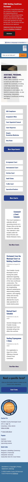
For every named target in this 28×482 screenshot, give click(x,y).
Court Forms (14, 390)
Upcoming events (6, 443)
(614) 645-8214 (7, 432)
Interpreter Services (7, 455)
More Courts (14, 198)
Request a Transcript (7, 452)
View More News (14, 366)
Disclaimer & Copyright (9, 466)
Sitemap (11, 469)
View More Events (14, 245)
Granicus (15, 473)
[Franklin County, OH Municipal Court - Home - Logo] (9, 48)
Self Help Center (6, 441)
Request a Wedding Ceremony (10, 450)
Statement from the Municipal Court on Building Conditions (13, 28)
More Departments (14, 149)
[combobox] (16, 42)
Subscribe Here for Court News (10, 457)
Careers (3, 439)
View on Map (5, 428)
